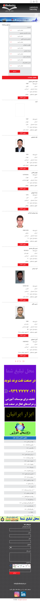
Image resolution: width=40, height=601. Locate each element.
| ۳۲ (28, 464)
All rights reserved (22, 599)
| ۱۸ (28, 441)
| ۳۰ (30, 448)
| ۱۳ (28, 477)
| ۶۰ (30, 467)
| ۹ (31, 486)
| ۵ (28, 493)
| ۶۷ (27, 454)
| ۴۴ (29, 461)
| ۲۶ (27, 474)
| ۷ (29, 483)
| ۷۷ (26, 503)
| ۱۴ (28, 470)
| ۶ (29, 499)
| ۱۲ (27, 490)
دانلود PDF (23, 97)
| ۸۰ (28, 445)
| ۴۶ (29, 509)
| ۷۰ (28, 457)
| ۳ (29, 451)
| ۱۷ (28, 506)
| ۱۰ (27, 496)
